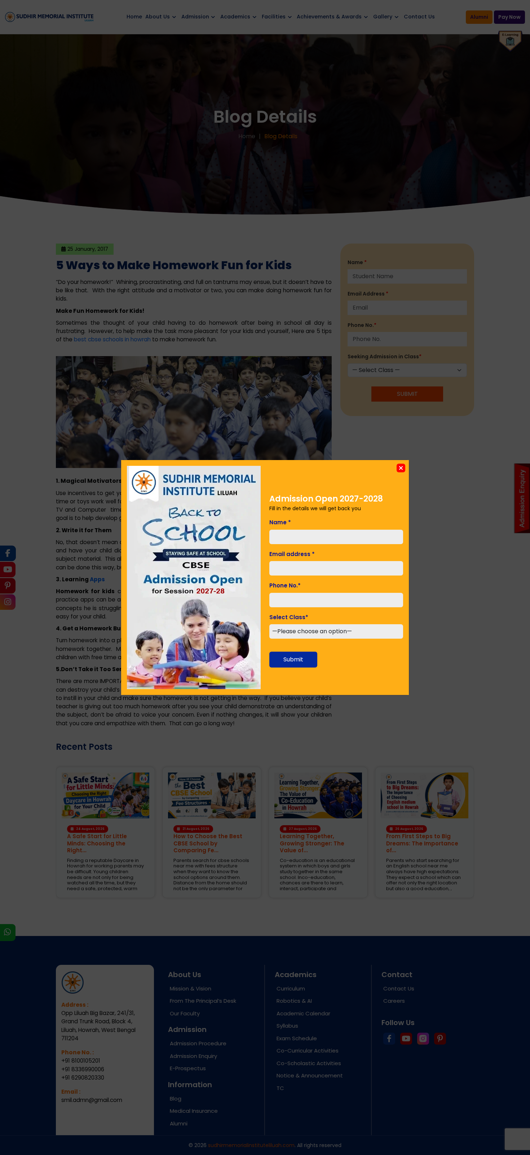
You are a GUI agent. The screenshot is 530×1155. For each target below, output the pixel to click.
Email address (292, 554)
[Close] (401, 468)
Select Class (288, 617)
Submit (293, 659)
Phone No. (285, 585)
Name (280, 522)
